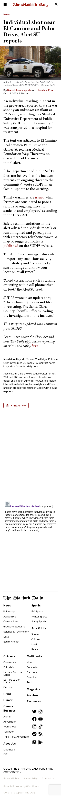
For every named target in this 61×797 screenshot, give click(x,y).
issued (40, 198)
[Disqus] (30, 454)
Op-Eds (7, 687)
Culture (35, 639)
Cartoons (32, 672)
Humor (8, 700)
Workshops (9, 726)
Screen (35, 634)
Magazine (33, 689)
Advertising (9, 721)
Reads (34, 649)
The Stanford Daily (23, 598)
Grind (7, 694)
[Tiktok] (40, 726)
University (9, 611)
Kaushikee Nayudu (19, 90)
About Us (9, 743)
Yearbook (8, 731)
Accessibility (30, 778)
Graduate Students (14, 626)
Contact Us (48, 778)
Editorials (8, 667)
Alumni (7, 716)
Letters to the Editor (11, 680)
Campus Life (10, 621)
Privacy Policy (11, 778)
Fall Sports (37, 611)
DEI (5, 754)
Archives (32, 695)
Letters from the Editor (13, 673)
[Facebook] (34, 719)
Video (30, 662)
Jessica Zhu (45, 90)
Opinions (9, 656)
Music (34, 644)
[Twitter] (34, 711)
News (6, 14)
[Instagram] (40, 711)
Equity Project (11, 641)
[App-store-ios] (34, 742)
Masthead (9, 749)
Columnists (9, 662)
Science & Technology (16, 631)
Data (6, 636)
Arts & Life (38, 628)
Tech (29, 682)
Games (8, 706)
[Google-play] (40, 742)
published (10, 246)
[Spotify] (34, 734)
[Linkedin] (34, 726)
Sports (36, 605)
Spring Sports (39, 621)
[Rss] (40, 734)
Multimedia (34, 656)
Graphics (32, 677)
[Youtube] (40, 719)
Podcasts (32, 667)
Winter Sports (39, 616)
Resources (34, 701)
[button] (16, 405)
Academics (9, 616)
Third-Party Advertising (16, 736)
